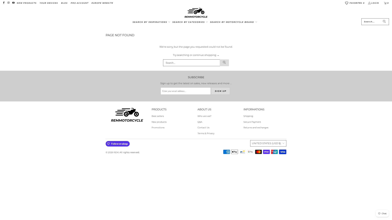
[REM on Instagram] (8, 3)
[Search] (384, 21)
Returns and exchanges (255, 127)
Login (375, 3)
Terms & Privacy (206, 133)
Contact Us (203, 127)
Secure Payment (252, 122)
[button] (151, 22)
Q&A (200, 122)
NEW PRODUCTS (27, 3)
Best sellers (158, 116)
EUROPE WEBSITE (102, 3)
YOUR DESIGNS (49, 3)
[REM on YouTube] (13, 3)
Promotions (158, 127)
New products (159, 122)
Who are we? (204, 116)
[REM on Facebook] (3, 3)
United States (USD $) (266, 143)
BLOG (64, 3)
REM (116, 152)
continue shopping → (206, 55)
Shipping (248, 116)
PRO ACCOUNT (80, 3)
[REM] (196, 13)
